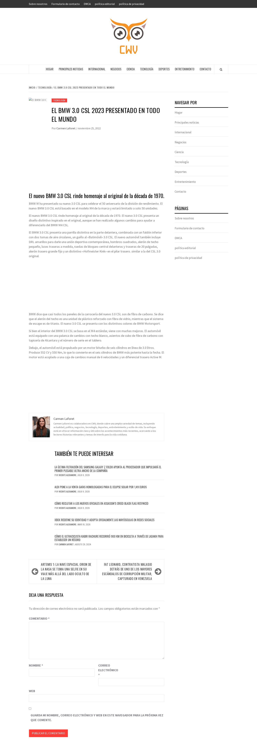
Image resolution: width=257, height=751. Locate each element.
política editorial (105, 4)
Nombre (36, 665)
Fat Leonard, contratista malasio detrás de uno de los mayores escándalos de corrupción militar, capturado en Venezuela (127, 571)
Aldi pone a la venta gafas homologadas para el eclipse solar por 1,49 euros (101, 487)
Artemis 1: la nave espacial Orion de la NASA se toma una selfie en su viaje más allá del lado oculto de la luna (66, 571)
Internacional (96, 69)
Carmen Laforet (66, 128)
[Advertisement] (96, 164)
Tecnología (146, 69)
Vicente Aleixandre (68, 475)
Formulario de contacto (65, 4)
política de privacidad (131, 4)
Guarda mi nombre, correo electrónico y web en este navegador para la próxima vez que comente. (97, 717)
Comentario (39, 618)
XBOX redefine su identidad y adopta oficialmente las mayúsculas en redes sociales (104, 520)
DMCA (87, 4)
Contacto (205, 69)
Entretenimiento (184, 69)
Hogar (49, 69)
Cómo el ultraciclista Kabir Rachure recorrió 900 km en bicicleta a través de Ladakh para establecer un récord (109, 538)
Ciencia (131, 69)
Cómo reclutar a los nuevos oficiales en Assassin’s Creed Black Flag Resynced (101, 503)
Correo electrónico (107, 670)
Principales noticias (71, 69)
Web (32, 691)
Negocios (115, 69)
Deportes (164, 69)
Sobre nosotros (38, 4)
